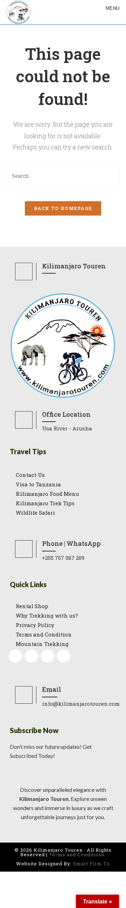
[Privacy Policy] (63, 625)
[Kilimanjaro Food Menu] (63, 494)
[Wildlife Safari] (63, 513)
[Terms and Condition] (63, 634)
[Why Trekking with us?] (63, 615)
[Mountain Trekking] (63, 644)
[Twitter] (48, 656)
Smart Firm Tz (91, 863)
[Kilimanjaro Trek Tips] (63, 503)
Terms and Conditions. (77, 854)
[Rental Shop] (63, 606)
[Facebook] (15, 656)
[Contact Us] (63, 475)
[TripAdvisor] (64, 656)
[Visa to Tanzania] (63, 484)
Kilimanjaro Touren (44, 798)
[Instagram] (31, 656)
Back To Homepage (63, 208)
